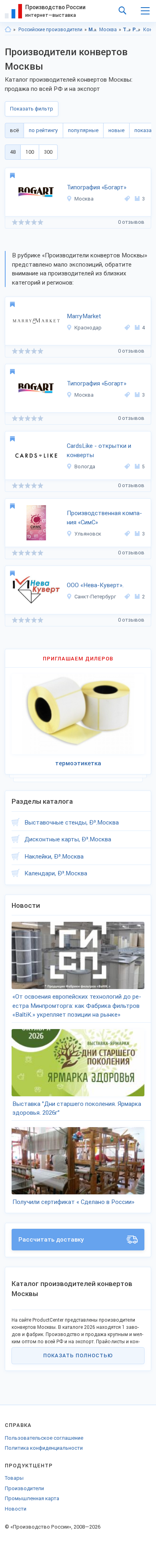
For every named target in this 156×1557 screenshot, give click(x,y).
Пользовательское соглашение (44, 1438)
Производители (24, 1488)
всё (14, 130)
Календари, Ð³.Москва (55, 873)
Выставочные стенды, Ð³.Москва (71, 822)
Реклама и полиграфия (136, 29)
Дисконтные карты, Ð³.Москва (67, 839)
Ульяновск (87, 534)
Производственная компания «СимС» (104, 518)
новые (116, 130)
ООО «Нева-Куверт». (95, 585)
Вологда (84, 466)
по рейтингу (43, 130)
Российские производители (50, 29)
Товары (14, 1478)
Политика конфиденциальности (44, 1448)
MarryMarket (84, 316)
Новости (15, 1509)
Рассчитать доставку (51, 1239)
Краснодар (88, 328)
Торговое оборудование (127, 29)
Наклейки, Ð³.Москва (54, 856)
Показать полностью (78, 1355)
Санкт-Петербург (95, 597)
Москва (108, 29)
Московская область (92, 29)
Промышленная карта (32, 1498)
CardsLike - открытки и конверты (99, 450)
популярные (83, 130)
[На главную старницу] (8, 29)
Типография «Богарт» (96, 187)
